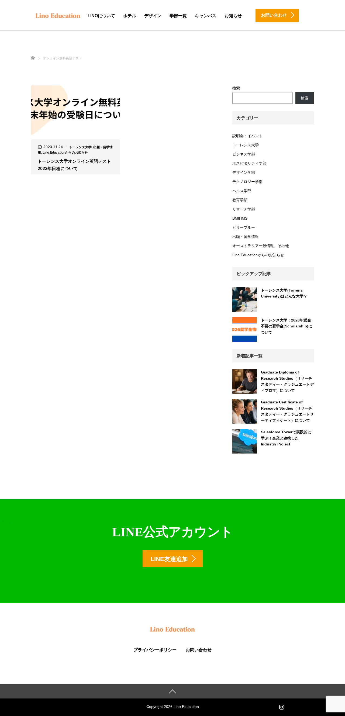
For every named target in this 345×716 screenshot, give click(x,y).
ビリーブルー (243, 227)
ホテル (129, 15)
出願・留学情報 (245, 236)
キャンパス (205, 15)
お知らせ (233, 15)
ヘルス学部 (241, 191)
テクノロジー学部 (247, 181)
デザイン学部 (243, 172)
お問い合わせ (199, 650)
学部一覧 (178, 15)
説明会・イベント (247, 136)
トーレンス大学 (80, 147)
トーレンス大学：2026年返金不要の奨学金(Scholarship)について (286, 326)
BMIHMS (239, 218)
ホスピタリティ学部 (249, 163)
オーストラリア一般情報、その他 (260, 246)
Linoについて (101, 15)
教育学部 (239, 200)
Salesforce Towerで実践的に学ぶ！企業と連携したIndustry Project (286, 438)
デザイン (152, 15)
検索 (236, 88)
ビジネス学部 (243, 154)
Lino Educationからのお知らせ (65, 152)
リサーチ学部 (243, 209)
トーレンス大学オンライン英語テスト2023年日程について (74, 165)
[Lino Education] (58, 14)
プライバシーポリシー (155, 650)
